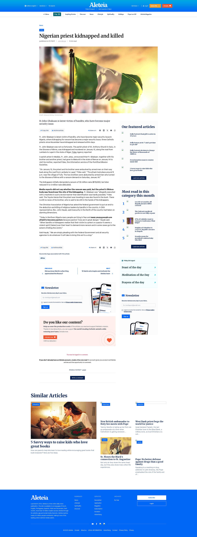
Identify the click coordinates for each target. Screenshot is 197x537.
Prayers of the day (133, 282)
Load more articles (139, 178)
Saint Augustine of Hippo (105, 9)
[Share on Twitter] (107, 130)
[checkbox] (42, 302)
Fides (74, 152)
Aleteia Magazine (146, 14)
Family (139, 442)
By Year (116, 500)
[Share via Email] (111, 130)
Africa (43, 258)
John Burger (62, 41)
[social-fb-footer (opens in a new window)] (96, 524)
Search (52, 6)
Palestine (140, 404)
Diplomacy (106, 404)
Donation (97, 512)
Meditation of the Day (135, 275)
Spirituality (110, 14)
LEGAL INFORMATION (95, 530)
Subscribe (154, 6)
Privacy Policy (123, 530)
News (91, 14)
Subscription (98, 509)
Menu (47, 14)
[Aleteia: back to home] (98, 5)
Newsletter (98, 500)
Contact (114, 530)
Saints (105, 440)
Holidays (121, 14)
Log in (146, 6)
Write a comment (77, 378)
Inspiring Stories (70, 14)
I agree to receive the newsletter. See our (62, 302)
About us (83, 530)
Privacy (131, 530)
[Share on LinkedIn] (104, 130)
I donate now (49, 337)
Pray (55, 14)
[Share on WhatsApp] (115, 130)
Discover (83, 14)
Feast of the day (131, 267)
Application (97, 503)
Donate (166, 6)
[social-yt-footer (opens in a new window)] (93, 524)
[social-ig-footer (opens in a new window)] (104, 524)
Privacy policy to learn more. (74, 302)
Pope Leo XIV (132, 14)
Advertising (98, 514)
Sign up (45, 307)
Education (36, 404)
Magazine (97, 506)
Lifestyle (100, 14)
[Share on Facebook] (100, 130)
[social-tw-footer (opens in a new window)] (100, 524)
